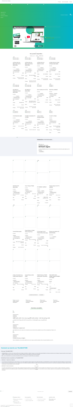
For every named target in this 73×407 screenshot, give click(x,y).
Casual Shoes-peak (17, 231)
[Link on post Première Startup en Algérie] (36, 326)
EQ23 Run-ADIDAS (53, 89)
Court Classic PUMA (29, 185)
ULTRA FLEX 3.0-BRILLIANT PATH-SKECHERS (29, 64)
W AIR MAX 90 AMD (17, 116)
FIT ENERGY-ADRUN (41, 187)
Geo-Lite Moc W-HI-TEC (42, 89)
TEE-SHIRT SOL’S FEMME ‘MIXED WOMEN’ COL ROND (54, 276)
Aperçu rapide (14, 61)
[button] (53, 288)
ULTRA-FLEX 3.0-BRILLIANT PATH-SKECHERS (17, 64)
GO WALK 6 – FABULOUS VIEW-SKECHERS (17, 91)
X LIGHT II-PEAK (53, 116)
